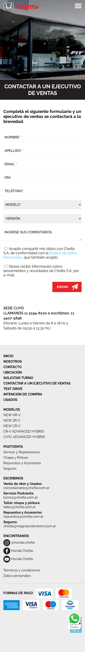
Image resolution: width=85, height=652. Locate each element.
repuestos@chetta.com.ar (23, 516)
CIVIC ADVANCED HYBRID (24, 437)
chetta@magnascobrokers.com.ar (29, 526)
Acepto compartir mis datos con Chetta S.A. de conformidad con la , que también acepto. (40, 253)
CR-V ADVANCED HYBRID (23, 431)
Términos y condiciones (21, 570)
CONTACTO (12, 367)
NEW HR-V (12, 415)
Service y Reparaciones (21, 452)
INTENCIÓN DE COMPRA (22, 394)
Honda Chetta (21, 551)
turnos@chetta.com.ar (20, 497)
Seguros (9, 468)
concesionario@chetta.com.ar (26, 488)
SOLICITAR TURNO (18, 378)
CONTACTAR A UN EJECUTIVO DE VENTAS (36, 383)
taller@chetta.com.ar (19, 507)
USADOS (10, 400)
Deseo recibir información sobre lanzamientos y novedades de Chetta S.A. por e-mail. (41, 270)
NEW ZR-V (11, 420)
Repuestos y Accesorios (22, 463)
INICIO (8, 356)
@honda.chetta (22, 542)
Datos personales (17, 576)
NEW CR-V (11, 426)
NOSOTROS (12, 361)
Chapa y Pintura (15, 458)
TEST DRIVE (12, 389)
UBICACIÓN (12, 372)
